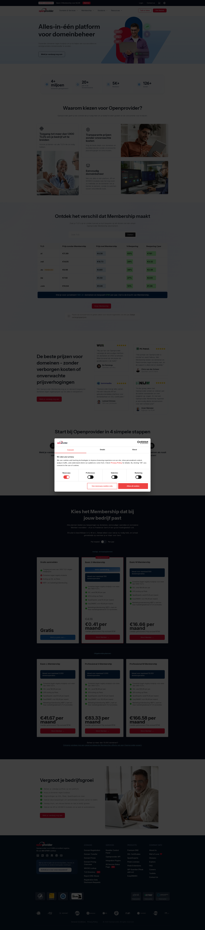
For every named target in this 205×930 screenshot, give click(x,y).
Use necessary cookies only (102, 486)
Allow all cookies (133, 486)
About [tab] (134, 449)
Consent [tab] (70, 450)
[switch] (90, 477)
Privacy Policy (116, 463)
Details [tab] (102, 449)
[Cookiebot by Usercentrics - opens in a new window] (139, 442)
